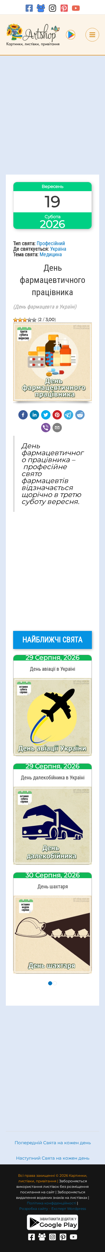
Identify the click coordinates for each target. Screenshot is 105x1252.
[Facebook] (29, 8)
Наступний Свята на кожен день (52, 1158)
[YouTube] (76, 8)
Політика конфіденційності (51, 1203)
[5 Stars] (34, 320)
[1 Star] (15, 320)
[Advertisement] (52, 115)
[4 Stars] (29, 320)
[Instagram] (52, 8)
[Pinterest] (64, 8)
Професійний (51, 243)
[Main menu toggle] (92, 35)
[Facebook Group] (41, 8)
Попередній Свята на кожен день (53, 1142)
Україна (58, 249)
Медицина (51, 254)
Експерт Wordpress (68, 1209)
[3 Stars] (24, 320)
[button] (23, 414)
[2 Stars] (20, 320)
